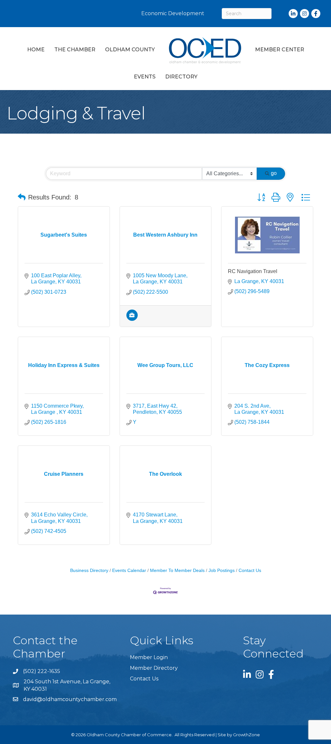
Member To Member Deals (177, 570)
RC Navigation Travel (252, 271)
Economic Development (172, 13)
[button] (22, 197)
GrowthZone (246, 734)
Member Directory (154, 668)
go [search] (274, 173)
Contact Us (250, 570)
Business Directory (89, 570)
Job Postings (221, 570)
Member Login (149, 657)
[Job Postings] (132, 319)
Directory (181, 77)
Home (36, 49)
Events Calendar (129, 570)
